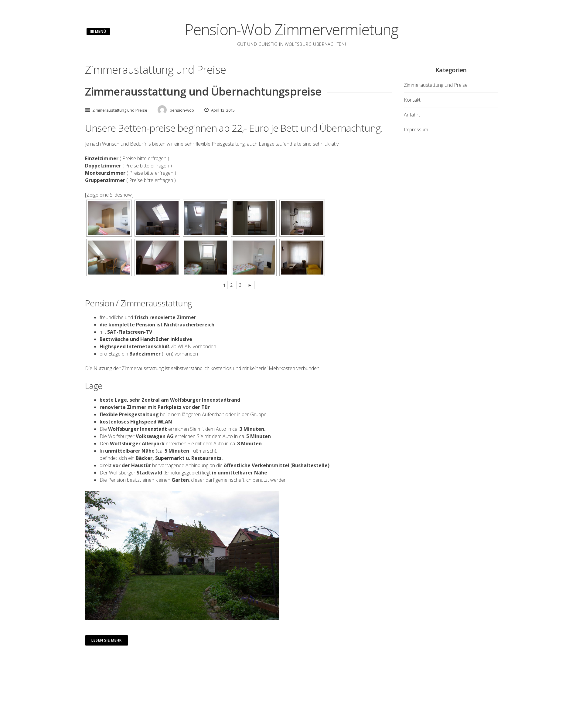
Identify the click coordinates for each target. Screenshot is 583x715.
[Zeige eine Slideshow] (109, 194)
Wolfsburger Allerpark (137, 443)
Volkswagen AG (155, 436)
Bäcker (144, 458)
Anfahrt (412, 114)
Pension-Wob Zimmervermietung (291, 29)
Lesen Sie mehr (106, 640)
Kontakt (412, 99)
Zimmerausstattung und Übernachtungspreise (203, 91)
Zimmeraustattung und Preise (119, 110)
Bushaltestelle (310, 465)
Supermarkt (170, 458)
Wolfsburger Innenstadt (137, 429)
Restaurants (206, 458)
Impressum (416, 129)
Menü (100, 31)
